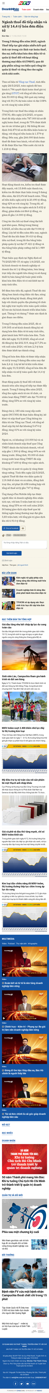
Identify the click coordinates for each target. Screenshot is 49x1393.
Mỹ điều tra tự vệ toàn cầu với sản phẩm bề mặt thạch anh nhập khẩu (23, 781)
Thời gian (13, 565)
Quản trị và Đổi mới (12, 1195)
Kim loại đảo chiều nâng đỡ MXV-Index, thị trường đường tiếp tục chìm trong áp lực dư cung (23, 886)
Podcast (11, 944)
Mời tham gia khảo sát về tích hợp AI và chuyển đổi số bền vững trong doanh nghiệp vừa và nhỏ (15, 1244)
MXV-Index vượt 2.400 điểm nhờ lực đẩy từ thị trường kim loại (23, 729)
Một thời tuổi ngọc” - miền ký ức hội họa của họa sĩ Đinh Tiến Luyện (16, 1326)
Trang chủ (6, 17)
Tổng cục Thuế (27, 81)
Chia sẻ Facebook (12, 528)
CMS (21, 1391)
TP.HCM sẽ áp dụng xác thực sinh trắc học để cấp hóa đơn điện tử (30, 605)
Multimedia (8, 938)
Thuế (8, 535)
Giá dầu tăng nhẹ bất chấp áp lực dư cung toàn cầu (24, 626)
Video (4, 944)
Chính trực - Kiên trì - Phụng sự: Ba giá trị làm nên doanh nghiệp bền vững (23, 1028)
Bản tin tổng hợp (31, 17)
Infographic (32, 944)
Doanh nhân (38, 10)
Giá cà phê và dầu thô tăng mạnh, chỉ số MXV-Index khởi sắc (23, 833)
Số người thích (23, 565)
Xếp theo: (5, 565)
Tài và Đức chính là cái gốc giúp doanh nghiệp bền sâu (24, 1115)
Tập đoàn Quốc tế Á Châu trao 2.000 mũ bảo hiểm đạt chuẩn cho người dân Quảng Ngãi (15, 1310)
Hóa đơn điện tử (19, 535)
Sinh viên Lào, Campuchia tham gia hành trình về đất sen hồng (23, 678)
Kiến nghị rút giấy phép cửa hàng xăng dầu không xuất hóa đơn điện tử (31, 580)
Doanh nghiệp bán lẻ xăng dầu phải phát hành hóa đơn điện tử (31, 591)
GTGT (15, 93)
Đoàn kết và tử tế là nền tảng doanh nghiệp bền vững (22, 984)
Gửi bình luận (12, 553)
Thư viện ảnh (21, 944)
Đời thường (8, 1254)
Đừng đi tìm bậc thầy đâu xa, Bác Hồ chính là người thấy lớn (22, 1072)
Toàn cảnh (26, 10)
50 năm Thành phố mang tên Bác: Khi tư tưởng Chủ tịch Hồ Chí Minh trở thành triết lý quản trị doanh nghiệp (23, 1183)
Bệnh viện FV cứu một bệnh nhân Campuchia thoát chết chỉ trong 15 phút (24, 1295)
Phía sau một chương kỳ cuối (20, 1232)
